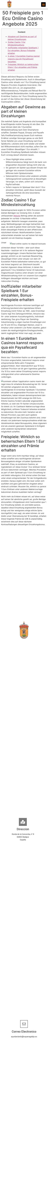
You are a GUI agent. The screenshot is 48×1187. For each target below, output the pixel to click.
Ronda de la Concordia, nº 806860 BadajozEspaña (23, 837)
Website (16, 216)
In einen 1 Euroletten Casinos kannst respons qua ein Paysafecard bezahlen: (24, 59)
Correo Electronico (24, 1031)
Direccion (23, 829)
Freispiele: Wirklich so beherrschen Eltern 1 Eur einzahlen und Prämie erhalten (23, 67)
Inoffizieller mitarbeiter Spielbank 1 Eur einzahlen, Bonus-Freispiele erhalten (23, 50)
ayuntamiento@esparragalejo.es (24, 1037)
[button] (43, 4)
